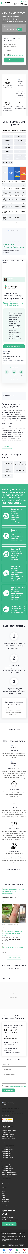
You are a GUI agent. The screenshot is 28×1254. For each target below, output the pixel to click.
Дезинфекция (14, 130)
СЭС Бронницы (19, 470)
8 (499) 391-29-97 (18, 3)
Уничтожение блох (6, 1166)
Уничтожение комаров (7, 1159)
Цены (3, 1193)
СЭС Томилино (7, 463)
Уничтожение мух (6, 1164)
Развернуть (7, 446)
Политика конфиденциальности (13, 1244)
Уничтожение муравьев (7, 1149)
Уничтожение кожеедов (7, 1168)
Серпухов (24, 1)
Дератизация (23, 130)
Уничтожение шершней (7, 1157)
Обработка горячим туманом (9, 1172)
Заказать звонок (10, 1224)
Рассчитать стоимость (15, 346)
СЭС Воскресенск (7, 470)
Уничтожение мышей (7, 1178)
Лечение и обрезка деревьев (9, 1130)
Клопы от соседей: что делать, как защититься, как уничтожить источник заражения (12, 939)
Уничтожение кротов (7, 1180)
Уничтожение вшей (6, 1162)
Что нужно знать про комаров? (10, 924)
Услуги (3, 1191)
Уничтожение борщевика (8, 1134)
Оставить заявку (14, 60)
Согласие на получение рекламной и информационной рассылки (23, 1246)
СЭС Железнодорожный (20, 463)
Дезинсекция (6, 130)
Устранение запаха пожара (8, 1138)
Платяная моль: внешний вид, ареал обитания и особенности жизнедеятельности (12, 897)
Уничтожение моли (6, 1170)
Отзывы (3, 1197)
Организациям (5, 1199)
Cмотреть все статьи (14, 957)
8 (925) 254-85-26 (18, 4)
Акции (3, 1195)
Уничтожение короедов (7, 1151)
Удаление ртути (6, 1132)
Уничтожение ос (6, 1155)
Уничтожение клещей (7, 1153)
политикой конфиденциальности (15, 55)
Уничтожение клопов (7, 1147)
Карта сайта (5, 1205)
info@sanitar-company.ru (8, 1217)
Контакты (4, 1203)
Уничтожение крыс (6, 1176)
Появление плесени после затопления (13, 950)
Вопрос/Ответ (5, 1201)
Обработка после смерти (8, 1143)
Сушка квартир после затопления (10, 1183)
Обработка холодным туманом (9, 1174)
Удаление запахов (6, 1140)
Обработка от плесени (7, 1136)
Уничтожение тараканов (8, 1145)
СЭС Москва (7, 475)
